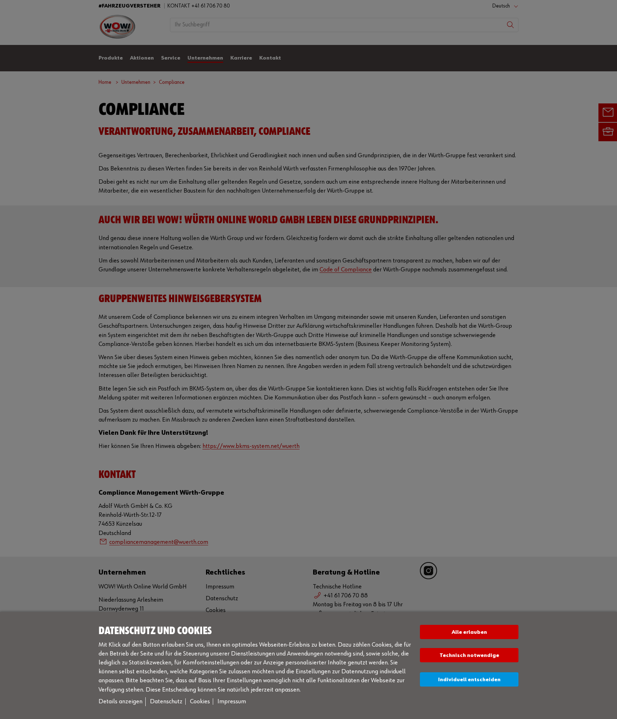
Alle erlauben (469, 632)
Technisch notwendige (469, 655)
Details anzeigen (120, 701)
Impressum (231, 701)
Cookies (200, 701)
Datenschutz (166, 701)
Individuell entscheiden (469, 679)
